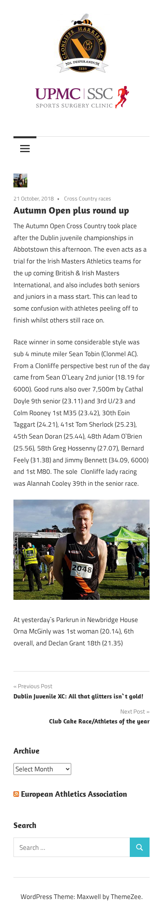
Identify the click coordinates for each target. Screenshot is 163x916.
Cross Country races (87, 198)
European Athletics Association (74, 794)
